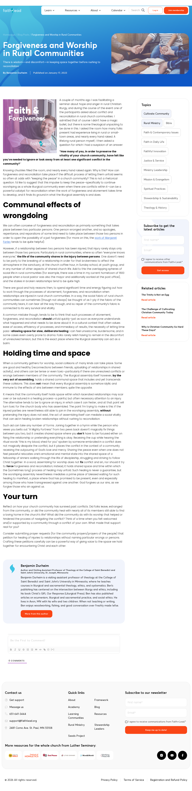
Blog (97, 707)
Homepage (9, 34)
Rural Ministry (152, 123)
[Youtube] (172, 755)
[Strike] (23, 649)
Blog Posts (23, 34)
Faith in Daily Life (154, 142)
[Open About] (100, 10)
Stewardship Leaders (102, 726)
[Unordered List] (32, 649)
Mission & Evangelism (156, 179)
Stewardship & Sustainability (161, 198)
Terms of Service (134, 780)
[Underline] (19, 649)
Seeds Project (76, 735)
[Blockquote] (36, 649)
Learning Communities (76, 715)
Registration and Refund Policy (168, 780)
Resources (100, 714)
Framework (101, 700)
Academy (74, 707)
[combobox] (138, 10)
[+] (52, 649)
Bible (169, 123)
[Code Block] (40, 649)
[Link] (44, 649)
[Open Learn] (53, 10)
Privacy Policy (109, 780)
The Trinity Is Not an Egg (155, 294)
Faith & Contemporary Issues (161, 132)
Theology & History (155, 207)
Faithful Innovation (155, 151)
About (71, 700)
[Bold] (11, 649)
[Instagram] (161, 755)
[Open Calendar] (124, 10)
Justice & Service (154, 160)
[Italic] (15, 649)
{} (48, 649)
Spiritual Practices (154, 188)
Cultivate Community (156, 113)
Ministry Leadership (155, 170)
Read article (148, 299)
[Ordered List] (28, 649)
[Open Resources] (79, 10)
